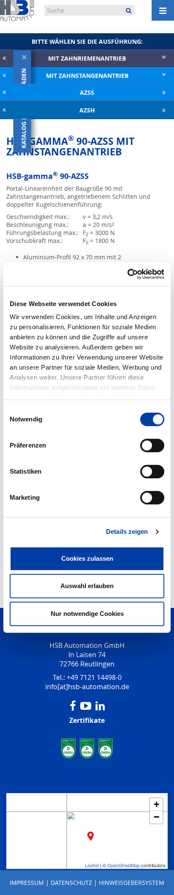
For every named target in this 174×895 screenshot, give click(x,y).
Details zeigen (127, 531)
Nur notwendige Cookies (87, 613)
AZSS (87, 92)
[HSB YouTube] (85, 706)
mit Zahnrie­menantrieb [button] (87, 58)
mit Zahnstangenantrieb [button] (87, 76)
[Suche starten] (128, 10)
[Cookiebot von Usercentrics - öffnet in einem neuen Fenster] (127, 274)
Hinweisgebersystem (131, 883)
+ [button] (156, 804)
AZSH (87, 110)
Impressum (27, 883)
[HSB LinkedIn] (100, 706)
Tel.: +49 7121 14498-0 (87, 677)
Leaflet (92, 865)
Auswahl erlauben (87, 585)
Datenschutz (71, 883)
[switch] (152, 445)
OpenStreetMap (123, 865)
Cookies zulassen (87, 558)
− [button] (156, 817)
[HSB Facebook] (73, 706)
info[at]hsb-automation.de (87, 686)
